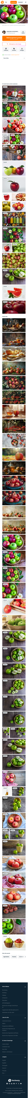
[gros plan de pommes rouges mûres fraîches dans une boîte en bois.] (13, 637)
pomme (14, 1018)
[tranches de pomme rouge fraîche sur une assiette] (9, 216)
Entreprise (4, 1060)
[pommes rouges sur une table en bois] (13, 92)
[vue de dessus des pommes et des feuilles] (13, 255)
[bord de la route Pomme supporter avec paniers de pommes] (13, 456)
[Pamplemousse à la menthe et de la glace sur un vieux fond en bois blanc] (13, 322)
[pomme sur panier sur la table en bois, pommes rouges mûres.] (13, 926)
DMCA (3, 1087)
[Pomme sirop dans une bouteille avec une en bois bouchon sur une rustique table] (13, 355)
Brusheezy (4, 1052)
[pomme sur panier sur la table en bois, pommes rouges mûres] (13, 872)
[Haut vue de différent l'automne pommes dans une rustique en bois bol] (13, 471)
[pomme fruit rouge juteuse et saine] (13, 337)
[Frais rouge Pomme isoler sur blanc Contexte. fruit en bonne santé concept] (6, 207)
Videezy (4, 1057)
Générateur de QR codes (8, 1076)
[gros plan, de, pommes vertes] (13, 989)
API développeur (6, 1065)
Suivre (23, 33)
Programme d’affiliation (7, 1090)
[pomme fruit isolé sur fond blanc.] (6, 268)
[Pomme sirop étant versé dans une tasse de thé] (13, 442)
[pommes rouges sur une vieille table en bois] (13, 163)
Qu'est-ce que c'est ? (15, 54)
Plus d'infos (6, 57)
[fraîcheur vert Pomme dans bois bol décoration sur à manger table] (13, 653)
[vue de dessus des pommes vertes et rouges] (10, 149)
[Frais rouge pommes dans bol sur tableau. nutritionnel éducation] (13, 513)
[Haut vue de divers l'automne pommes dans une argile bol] (13, 413)
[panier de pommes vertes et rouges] (13, 108)
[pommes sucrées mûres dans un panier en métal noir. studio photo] (9, 227)
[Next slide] (22, 1019)
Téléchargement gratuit (14, 38)
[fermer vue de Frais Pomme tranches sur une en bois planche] (13, 384)
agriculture (6, 1018)
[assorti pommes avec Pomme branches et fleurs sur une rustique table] (13, 399)
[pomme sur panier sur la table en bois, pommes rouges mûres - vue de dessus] (13, 820)
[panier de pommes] (13, 589)
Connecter (20, 2)
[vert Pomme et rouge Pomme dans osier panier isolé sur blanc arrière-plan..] (13, 1005)
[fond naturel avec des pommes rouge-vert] (13, 291)
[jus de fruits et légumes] (13, 239)
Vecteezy (4, 1054)
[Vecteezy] (2, 2)
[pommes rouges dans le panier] (13, 125)
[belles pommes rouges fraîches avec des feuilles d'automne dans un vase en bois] (5, 138)
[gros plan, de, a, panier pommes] (13, 573)
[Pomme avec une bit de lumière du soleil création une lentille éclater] (13, 484)
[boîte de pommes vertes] (9, 278)
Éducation (4, 1062)
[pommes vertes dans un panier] (13, 307)
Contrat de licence (6, 1084)
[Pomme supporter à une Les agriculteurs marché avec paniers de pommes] (13, 428)
